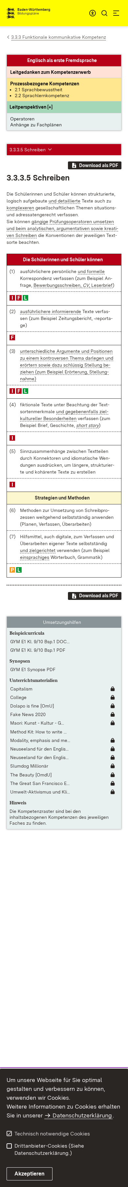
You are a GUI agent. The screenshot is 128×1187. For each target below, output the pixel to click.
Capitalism (21, 688)
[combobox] (92, 13)
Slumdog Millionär (29, 766)
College (18, 697)
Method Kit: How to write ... (38, 731)
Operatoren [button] (22, 118)
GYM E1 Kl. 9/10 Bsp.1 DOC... (40, 641)
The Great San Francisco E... (40, 783)
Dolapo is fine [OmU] (32, 706)
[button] (31, 107)
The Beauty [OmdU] (31, 774)
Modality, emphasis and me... (40, 740)
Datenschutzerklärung (82, 1115)
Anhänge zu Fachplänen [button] (36, 124)
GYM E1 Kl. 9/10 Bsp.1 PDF (37, 650)
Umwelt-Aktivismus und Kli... (40, 792)
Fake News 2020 (28, 714)
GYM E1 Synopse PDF (32, 669)
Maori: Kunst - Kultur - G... (37, 723)
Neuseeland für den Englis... (39, 749)
